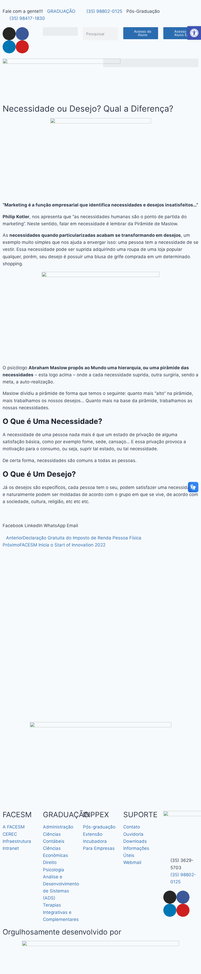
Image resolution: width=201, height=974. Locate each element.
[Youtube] (22, 46)
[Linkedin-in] (9, 46)
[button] (60, 31)
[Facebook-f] (22, 33)
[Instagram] (9, 33)
